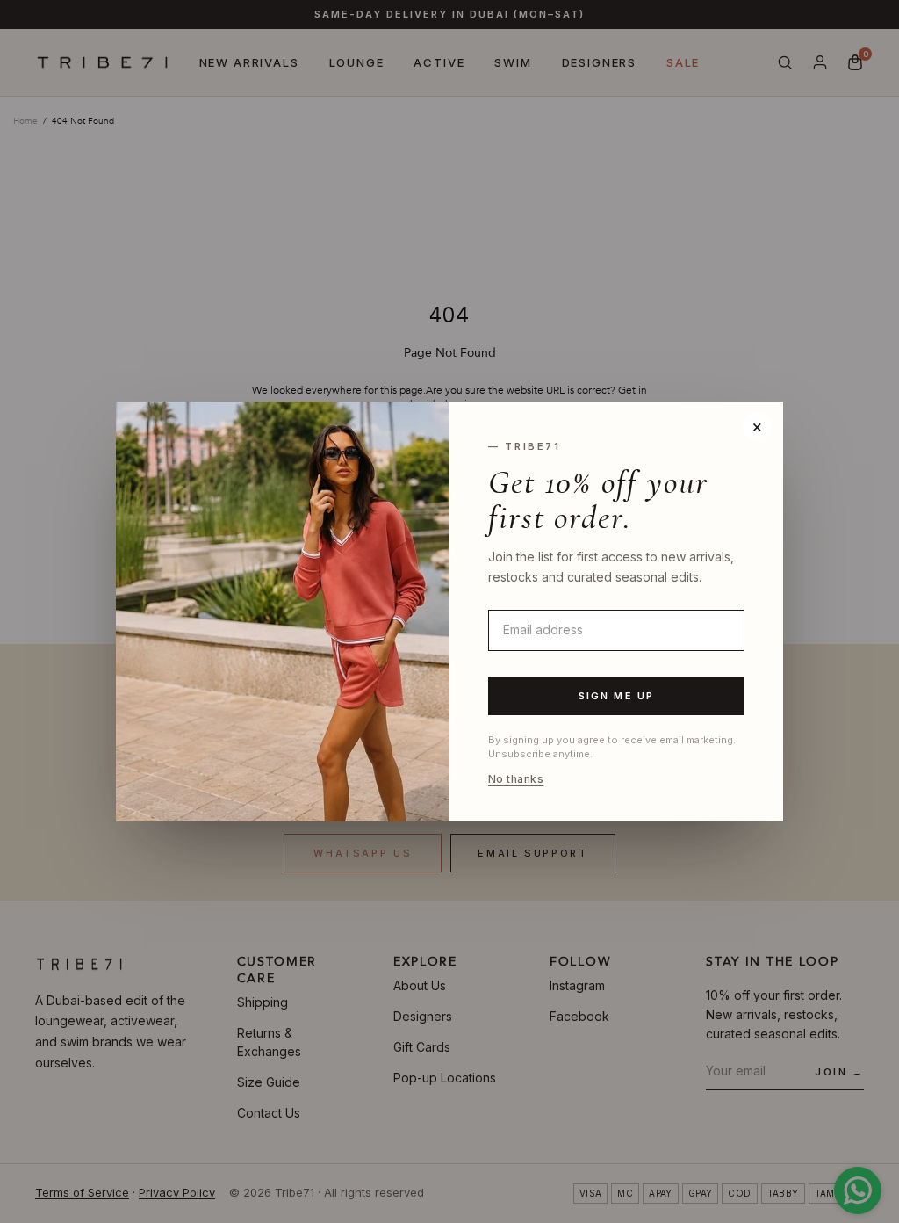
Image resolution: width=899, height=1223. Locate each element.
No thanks (515, 779)
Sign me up (617, 696)
